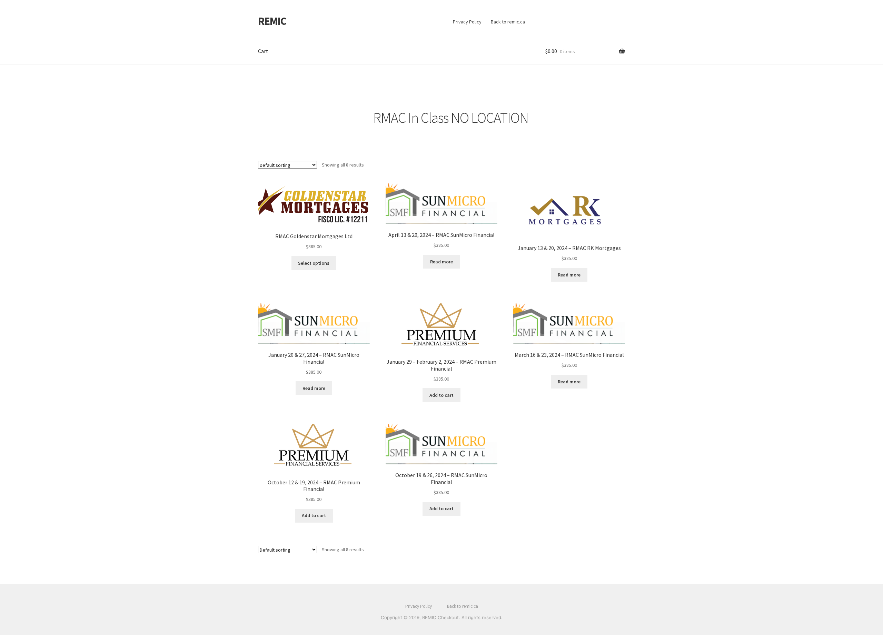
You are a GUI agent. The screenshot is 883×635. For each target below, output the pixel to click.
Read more (441, 262)
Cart (263, 51)
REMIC (272, 21)
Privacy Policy (467, 22)
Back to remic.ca (508, 22)
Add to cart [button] (441, 395)
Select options (313, 263)
